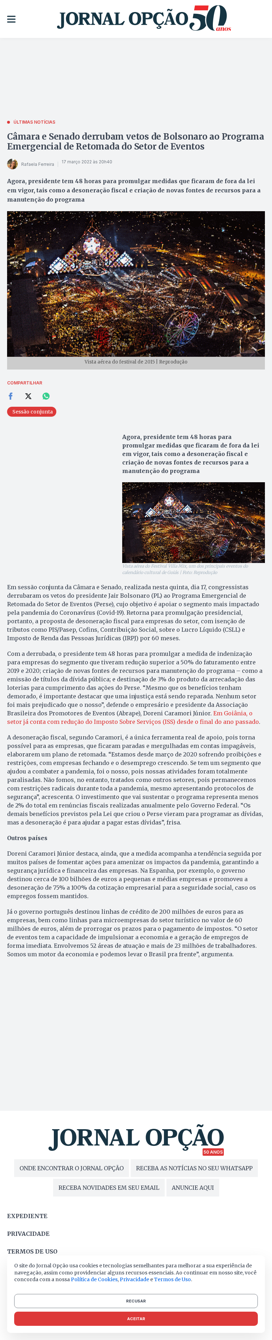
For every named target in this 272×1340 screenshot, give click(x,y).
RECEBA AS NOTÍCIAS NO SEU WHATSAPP (194, 1168)
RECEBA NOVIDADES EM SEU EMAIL (108, 1187)
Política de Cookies (94, 1279)
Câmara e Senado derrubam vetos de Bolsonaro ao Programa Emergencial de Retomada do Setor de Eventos (135, 141)
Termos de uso (32, 1251)
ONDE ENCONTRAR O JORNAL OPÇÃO (71, 1168)
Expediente (27, 1216)
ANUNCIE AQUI (193, 1187)
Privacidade (28, 1233)
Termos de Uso (172, 1279)
